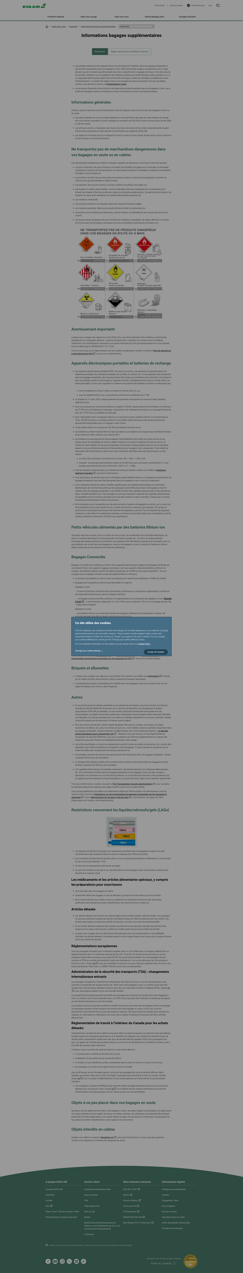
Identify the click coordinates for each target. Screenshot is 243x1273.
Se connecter (160, 5)
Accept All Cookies (156, 652)
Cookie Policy (144, 644)
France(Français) (198, 5)
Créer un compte (176, 5)
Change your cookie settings (87, 651)
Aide (210, 5)
